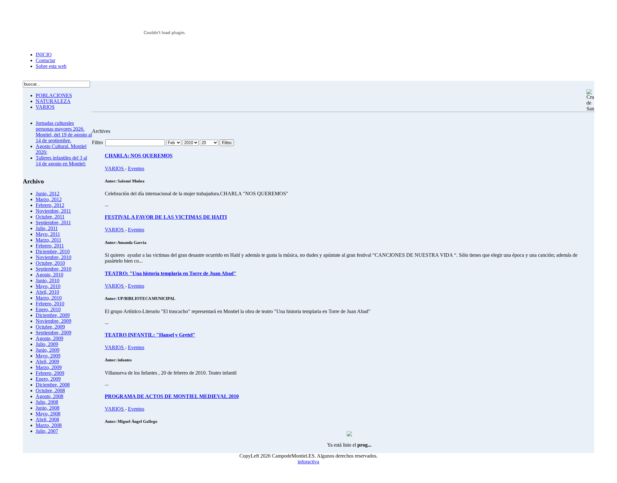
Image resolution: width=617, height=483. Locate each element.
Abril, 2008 (47, 419)
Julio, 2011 (47, 228)
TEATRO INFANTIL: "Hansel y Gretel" (150, 335)
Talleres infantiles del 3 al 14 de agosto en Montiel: (61, 160)
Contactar (45, 60)
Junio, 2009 (47, 350)
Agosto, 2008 (49, 396)
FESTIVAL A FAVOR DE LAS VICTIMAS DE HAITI (166, 217)
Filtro (226, 142)
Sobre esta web (51, 66)
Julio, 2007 (47, 431)
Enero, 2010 (48, 309)
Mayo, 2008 (48, 413)
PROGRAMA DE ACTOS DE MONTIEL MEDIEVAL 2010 (172, 396)
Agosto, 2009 (49, 338)
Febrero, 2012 (50, 205)
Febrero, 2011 (50, 245)
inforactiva (308, 461)
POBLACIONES (54, 95)
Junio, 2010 (47, 280)
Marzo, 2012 (49, 199)
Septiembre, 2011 (53, 222)
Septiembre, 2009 (53, 332)
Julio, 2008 (47, 402)
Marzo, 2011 (48, 240)
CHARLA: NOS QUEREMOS (139, 155)
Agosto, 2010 (49, 274)
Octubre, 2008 (50, 390)
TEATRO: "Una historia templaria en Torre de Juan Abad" (171, 273)
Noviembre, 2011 (53, 211)
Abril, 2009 (47, 361)
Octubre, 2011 (50, 216)
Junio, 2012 (47, 193)
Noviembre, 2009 (53, 321)
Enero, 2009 (48, 379)
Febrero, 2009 (50, 373)
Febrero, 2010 (50, 303)
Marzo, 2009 (49, 367)
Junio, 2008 (47, 408)
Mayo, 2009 (48, 355)
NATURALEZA (53, 101)
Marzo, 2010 (49, 298)
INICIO (44, 54)
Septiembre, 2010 (53, 269)
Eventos (136, 168)
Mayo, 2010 (48, 286)
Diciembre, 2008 (53, 384)
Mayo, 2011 (48, 234)
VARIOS (45, 107)
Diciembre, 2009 (53, 315)
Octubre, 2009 (50, 327)
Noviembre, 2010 (53, 257)
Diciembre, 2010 (53, 251)
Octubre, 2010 (50, 263)
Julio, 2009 (47, 344)
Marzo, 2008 (49, 425)
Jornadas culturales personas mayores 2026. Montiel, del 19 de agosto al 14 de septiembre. (64, 131)
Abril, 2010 (47, 292)
